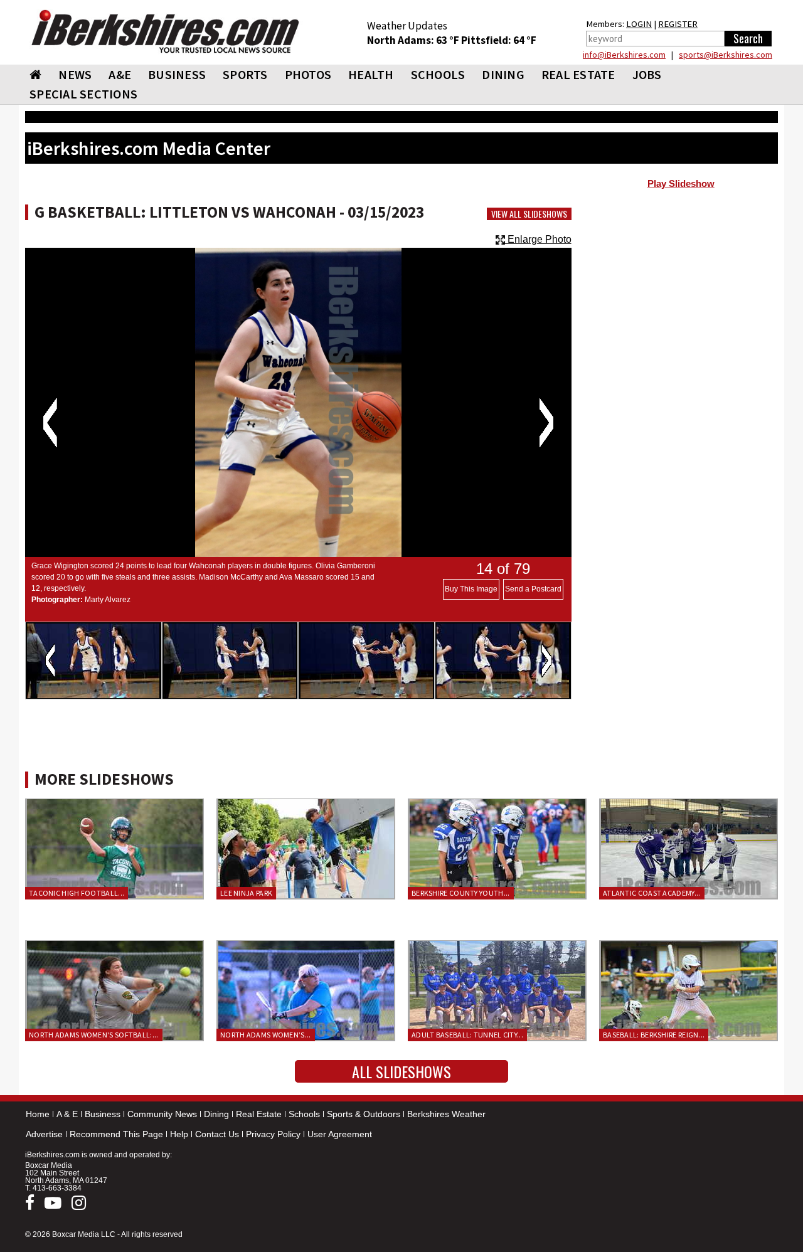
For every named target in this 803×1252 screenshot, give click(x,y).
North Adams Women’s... (265, 1034)
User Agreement (339, 1134)
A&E (120, 74)
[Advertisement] (681, 295)
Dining (216, 1114)
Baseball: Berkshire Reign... (654, 1034)
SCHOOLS (438, 74)
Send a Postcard (533, 589)
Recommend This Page (116, 1134)
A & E (67, 1114)
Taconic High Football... (76, 893)
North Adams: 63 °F (414, 40)
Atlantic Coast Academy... (652, 893)
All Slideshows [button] (401, 1071)
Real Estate (259, 1114)
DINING (503, 74)
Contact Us (217, 1134)
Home (38, 1114)
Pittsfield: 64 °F (498, 40)
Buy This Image (471, 589)
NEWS (75, 74)
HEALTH (371, 74)
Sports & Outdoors (363, 1114)
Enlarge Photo (538, 239)
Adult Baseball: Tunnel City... (467, 1034)
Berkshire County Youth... (461, 893)
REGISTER (678, 23)
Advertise (44, 1134)
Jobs (647, 74)
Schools (304, 1114)
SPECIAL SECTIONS (83, 94)
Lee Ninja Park (246, 893)
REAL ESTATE (578, 74)
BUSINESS (177, 74)
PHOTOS (308, 74)
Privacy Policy (273, 1134)
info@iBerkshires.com (624, 54)
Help (179, 1134)
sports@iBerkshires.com (725, 54)
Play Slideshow (681, 184)
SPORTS (245, 74)
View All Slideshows (529, 214)
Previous (50, 422)
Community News (162, 1114)
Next (546, 422)
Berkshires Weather (446, 1114)
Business (102, 1114)
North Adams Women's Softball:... (94, 1034)
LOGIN (639, 23)
